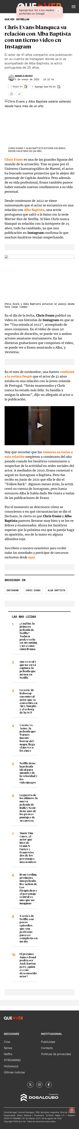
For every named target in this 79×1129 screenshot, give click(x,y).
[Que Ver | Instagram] (39, 1084)
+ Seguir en (17, 86)
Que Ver (9, 19)
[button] (74, 6)
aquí (31, 557)
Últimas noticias (14, 1072)
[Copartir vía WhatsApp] (11, 94)
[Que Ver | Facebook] (49, 1084)
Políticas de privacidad (56, 1054)
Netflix (8, 1054)
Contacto (47, 1048)
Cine (7, 1042)
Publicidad (48, 1042)
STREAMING (12, 1060)
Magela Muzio (24, 76)
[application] (39, 425)
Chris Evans (33, 590)
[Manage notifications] (72, 1110)
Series (8, 1048)
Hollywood (11, 1066)
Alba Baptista (56, 590)
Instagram (12, 590)
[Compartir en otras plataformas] (19, 94)
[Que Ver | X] (30, 1084)
